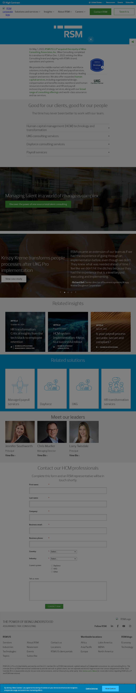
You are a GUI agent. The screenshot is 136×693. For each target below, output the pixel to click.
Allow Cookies (110, 689)
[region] (68, 688)
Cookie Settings (92, 689)
